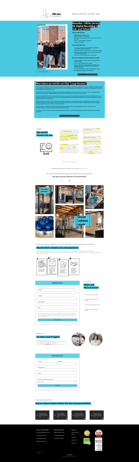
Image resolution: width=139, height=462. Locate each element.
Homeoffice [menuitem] (73, 443)
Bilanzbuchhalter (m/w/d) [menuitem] (59, 432)
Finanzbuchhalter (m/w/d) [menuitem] (59, 435)
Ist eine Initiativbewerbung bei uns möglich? (92, 300)
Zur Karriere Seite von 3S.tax (43, 71)
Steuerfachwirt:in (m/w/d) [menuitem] (41, 435)
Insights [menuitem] (97, 13)
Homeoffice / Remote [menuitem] (83, 13)
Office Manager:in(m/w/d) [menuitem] (41, 438)
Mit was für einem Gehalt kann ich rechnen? (92, 310)
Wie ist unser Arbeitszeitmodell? (91, 294)
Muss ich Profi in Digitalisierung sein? (92, 304)
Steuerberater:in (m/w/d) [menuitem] (41, 441)
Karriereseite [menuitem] (74, 13)
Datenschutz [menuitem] (74, 440)
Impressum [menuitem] (73, 437)
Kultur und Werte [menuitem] (91, 13)
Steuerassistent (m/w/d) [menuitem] (59, 438)
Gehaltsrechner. (83, 168)
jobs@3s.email (48, 344)
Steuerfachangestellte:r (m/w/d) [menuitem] (43, 432)
